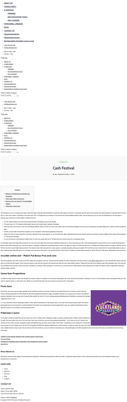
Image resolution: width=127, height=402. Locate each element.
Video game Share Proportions (15, 199)
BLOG (6, 27)
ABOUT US (8, 3)
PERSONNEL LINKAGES (13, 24)
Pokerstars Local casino (13, 206)
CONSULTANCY (10, 7)
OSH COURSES (13, 20)
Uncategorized (63, 162)
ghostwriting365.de (11, 34)
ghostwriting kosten (12, 37)
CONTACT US (9, 31)
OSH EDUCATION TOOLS (17, 17)
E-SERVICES (9, 10)
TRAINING (12, 13)
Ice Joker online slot (95, 261)
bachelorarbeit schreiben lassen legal (19, 41)
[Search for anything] (17, 152)
